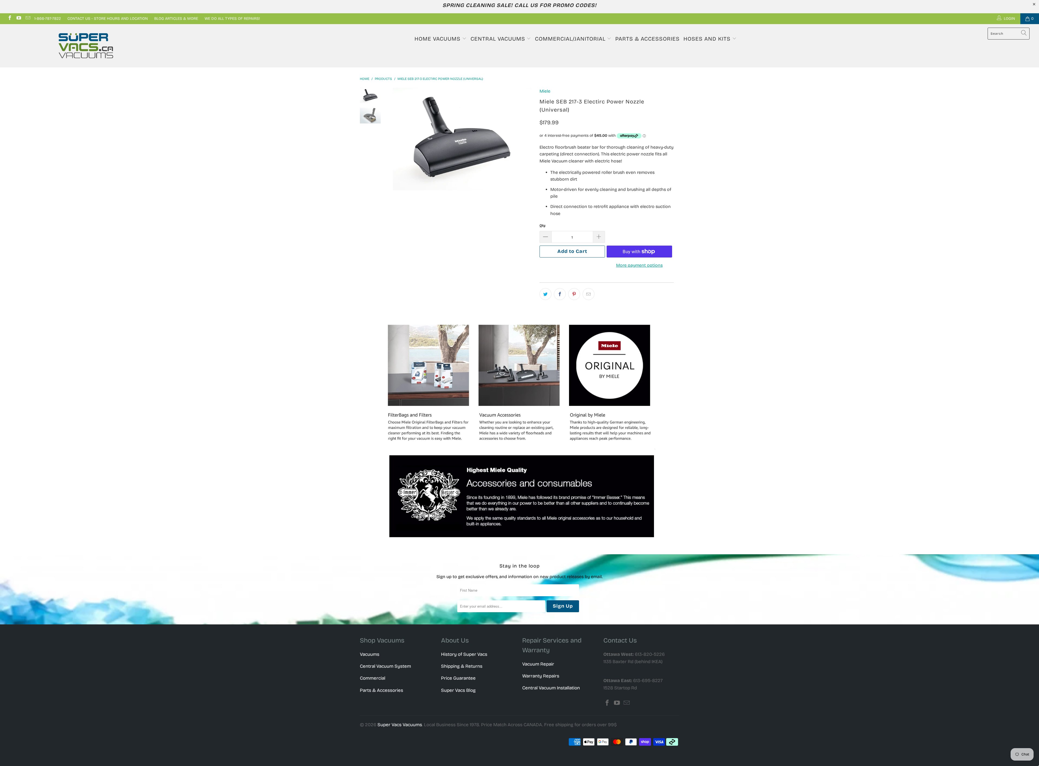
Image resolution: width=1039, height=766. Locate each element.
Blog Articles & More (176, 18)
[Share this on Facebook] (560, 294)
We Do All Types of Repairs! (232, 18)
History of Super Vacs (464, 654)
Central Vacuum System (385, 666)
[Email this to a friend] (588, 294)
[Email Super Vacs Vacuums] (27, 18)
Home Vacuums (438, 38)
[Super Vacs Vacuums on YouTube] (18, 18)
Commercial (372, 678)
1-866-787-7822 (47, 18)
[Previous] (397, 139)
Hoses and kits (707, 38)
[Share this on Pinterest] (574, 294)
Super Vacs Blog (458, 690)
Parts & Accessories (647, 38)
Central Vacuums (499, 38)
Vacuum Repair (538, 664)
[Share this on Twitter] (545, 294)
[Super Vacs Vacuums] (85, 45)
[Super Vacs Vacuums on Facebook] (9, 18)
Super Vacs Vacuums (399, 725)
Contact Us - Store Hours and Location (107, 18)
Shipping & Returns (461, 666)
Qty (542, 225)
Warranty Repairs (540, 676)
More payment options (639, 265)
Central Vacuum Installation (551, 688)
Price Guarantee (458, 678)
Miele (545, 91)
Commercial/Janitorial (571, 38)
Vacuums (369, 654)
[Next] (526, 139)
